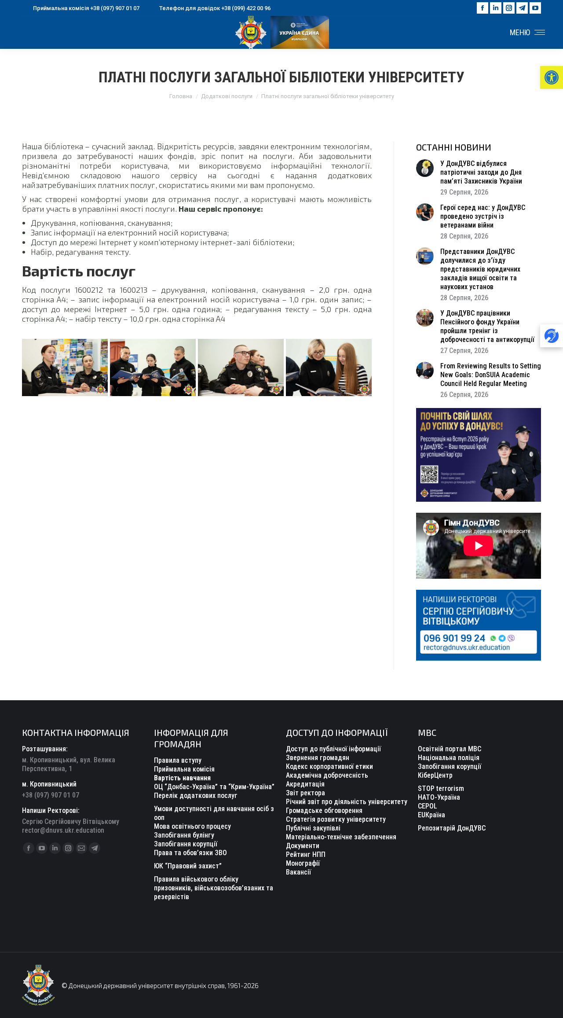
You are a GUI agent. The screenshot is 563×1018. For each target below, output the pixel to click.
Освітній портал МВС (449, 749)
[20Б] (153, 367)
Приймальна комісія (184, 769)
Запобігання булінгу (184, 835)
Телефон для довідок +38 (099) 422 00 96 (215, 8)
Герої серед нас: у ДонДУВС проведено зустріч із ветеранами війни (482, 216)
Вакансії (298, 872)
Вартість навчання (182, 778)
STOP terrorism (441, 788)
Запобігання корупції (185, 844)
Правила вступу (177, 760)
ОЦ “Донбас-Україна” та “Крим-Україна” (214, 787)
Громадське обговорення (324, 810)
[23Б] (241, 367)
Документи (302, 846)
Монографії (303, 863)
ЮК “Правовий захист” (188, 866)
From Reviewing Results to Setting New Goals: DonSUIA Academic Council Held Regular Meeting (490, 375)
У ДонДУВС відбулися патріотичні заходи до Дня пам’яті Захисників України (481, 172)
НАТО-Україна (439, 797)
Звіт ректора (305, 793)
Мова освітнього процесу (192, 826)
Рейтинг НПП (305, 854)
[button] (551, 77)
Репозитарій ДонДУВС (452, 828)
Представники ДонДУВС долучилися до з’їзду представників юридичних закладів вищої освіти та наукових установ (480, 269)
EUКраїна (431, 815)
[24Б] (65, 367)
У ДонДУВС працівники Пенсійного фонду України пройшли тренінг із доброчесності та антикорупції (487, 326)
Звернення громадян (317, 757)
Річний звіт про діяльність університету (346, 801)
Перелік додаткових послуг (196, 795)
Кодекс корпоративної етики (329, 766)
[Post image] (425, 168)
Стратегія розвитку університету (336, 819)
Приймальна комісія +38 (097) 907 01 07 (86, 8)
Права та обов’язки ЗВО (190, 853)
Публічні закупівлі (313, 828)
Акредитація (305, 784)
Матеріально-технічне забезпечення (341, 837)
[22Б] (329, 367)
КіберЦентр (435, 775)
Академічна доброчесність (327, 775)
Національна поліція (448, 757)
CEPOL (427, 806)
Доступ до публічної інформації (333, 749)
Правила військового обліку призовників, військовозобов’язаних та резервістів (213, 888)
